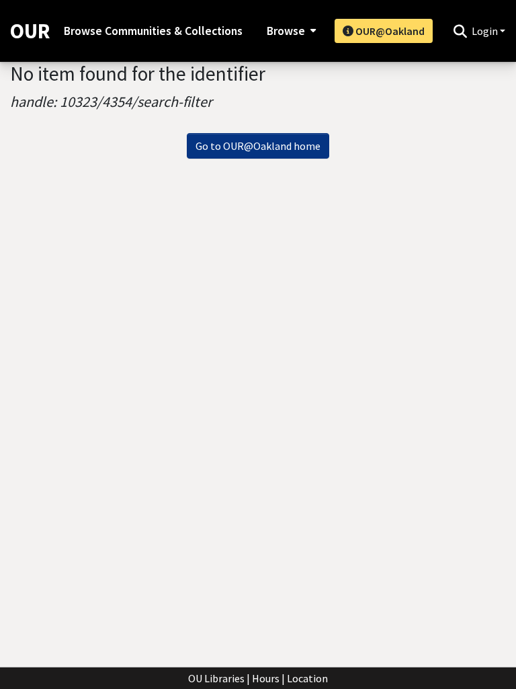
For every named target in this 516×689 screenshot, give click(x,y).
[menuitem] (290, 30)
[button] (460, 31)
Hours (266, 678)
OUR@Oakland (389, 31)
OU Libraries (216, 678)
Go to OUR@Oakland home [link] (258, 146)
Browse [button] (286, 31)
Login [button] (486, 31)
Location (307, 678)
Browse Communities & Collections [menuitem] (153, 31)
